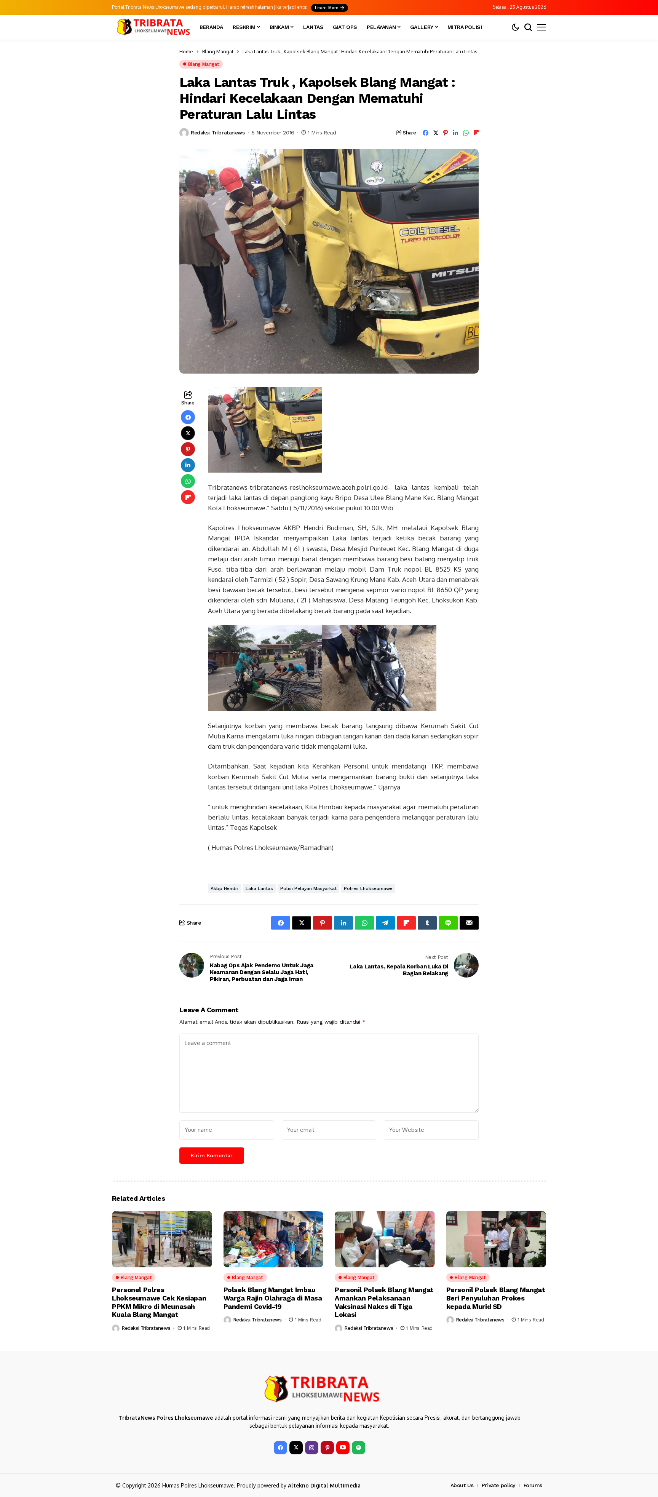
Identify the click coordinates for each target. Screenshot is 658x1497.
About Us (462, 1485)
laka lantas (259, 888)
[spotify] (358, 1447)
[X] (296, 1447)
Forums (533, 1485)
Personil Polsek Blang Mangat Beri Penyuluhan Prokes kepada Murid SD (495, 1298)
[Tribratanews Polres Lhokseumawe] (152, 27)
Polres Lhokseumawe (368, 888)
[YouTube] (343, 1447)
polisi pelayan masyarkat (308, 888)
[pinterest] (327, 1447)
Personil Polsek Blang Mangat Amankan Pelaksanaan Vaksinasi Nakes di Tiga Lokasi (384, 1302)
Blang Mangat (217, 51)
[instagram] (311, 1447)
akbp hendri (224, 888)
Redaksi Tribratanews (218, 132)
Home (186, 51)
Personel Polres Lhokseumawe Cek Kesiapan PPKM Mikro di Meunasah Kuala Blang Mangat (159, 1302)
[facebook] (280, 1447)
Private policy (498, 1485)
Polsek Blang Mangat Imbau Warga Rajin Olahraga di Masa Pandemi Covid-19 (273, 1298)
